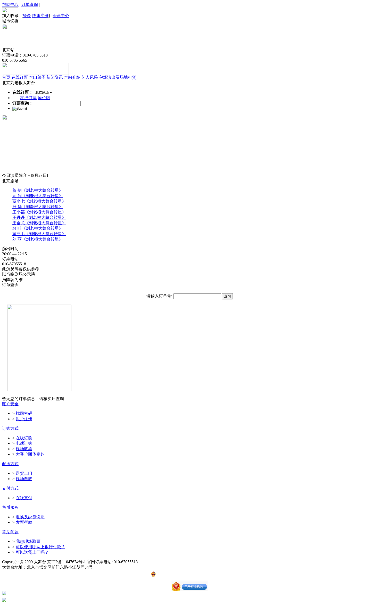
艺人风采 (89, 77)
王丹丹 (18, 217)
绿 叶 (17, 228)
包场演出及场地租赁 (117, 77)
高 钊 (17, 196)
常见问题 (10, 532)
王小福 (18, 212)
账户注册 (24, 419)
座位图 (44, 98)
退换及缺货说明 (30, 517)
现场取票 (24, 449)
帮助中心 (10, 4)
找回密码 (24, 413)
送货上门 (24, 473)
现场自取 (24, 478)
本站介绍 (72, 77)
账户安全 (10, 404)
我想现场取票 (28, 541)
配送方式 (10, 464)
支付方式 (10, 488)
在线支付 (24, 498)
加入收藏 (10, 15)
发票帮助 (24, 522)
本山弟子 (37, 77)
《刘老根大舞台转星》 (42, 190)
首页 (6, 77)
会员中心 (61, 15)
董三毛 (18, 234)
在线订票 (19, 77)
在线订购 (24, 438)
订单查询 (29, 4)
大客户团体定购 (30, 454)
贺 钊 (17, 190)
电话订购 (24, 443)
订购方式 (10, 428)
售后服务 (10, 507)
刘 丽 (17, 239)
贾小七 (18, 201)
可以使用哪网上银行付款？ (40, 547)
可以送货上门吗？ (32, 552)
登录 (27, 15)
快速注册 (40, 15)
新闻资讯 (54, 77)
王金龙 (18, 223)
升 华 (17, 206)
